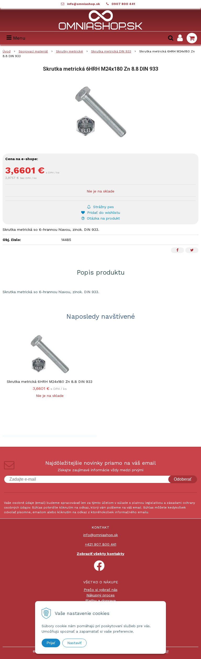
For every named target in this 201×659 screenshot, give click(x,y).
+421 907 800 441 (100, 544)
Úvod (6, 51)
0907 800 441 (123, 4)
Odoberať (183, 479)
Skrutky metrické (69, 51)
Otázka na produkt (103, 218)
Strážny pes (103, 207)
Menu (18, 38)
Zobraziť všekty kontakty (100, 554)
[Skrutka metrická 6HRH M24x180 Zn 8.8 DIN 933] (100, 111)
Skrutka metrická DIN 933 (111, 51)
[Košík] (192, 38)
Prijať (51, 643)
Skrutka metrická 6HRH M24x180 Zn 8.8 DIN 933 (49, 381)
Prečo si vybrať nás (101, 590)
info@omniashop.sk (83, 4)
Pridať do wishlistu (103, 212)
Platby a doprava (100, 600)
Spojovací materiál (33, 51)
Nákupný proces (100, 595)
